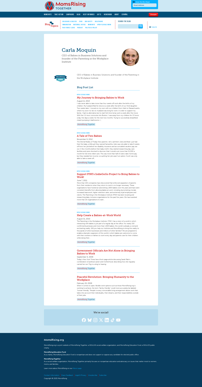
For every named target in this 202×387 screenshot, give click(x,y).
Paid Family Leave (68, 28)
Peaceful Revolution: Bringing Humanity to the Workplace (105, 278)
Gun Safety (89, 21)
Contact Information (51, 375)
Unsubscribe (92, 375)
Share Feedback (67, 375)
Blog (78, 14)
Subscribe (102, 375)
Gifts (99, 14)
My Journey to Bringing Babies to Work (100, 97)
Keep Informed (89, 14)
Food (81, 21)
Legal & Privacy (80, 375)
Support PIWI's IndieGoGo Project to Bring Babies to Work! (108, 175)
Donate (153, 14)
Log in (154, 27)
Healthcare (99, 21)
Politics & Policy (91, 28)
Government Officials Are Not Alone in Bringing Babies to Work (106, 252)
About (117, 14)
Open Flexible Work (104, 24)
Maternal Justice (79, 24)
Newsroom (108, 14)
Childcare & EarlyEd (69, 21)
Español (125, 14)
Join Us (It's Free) (143, 2)
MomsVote (48, 14)
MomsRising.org (67, 6)
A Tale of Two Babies (89, 135)
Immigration (66, 24)
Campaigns (70, 14)
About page (77, 368)
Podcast (80, 28)
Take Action (58, 14)
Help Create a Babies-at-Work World (99, 215)
